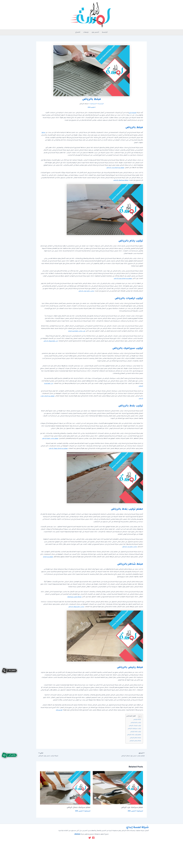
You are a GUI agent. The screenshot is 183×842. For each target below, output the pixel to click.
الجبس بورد (95, 32)
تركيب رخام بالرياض (136, 722)
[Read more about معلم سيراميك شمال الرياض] (65, 788)
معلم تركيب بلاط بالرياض (50, 438)
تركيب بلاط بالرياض (135, 731)
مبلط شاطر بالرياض (135, 737)
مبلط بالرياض (137, 719)
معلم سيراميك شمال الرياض (58, 448)
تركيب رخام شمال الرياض (76, 607)
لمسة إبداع (132, 113)
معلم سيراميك (48, 557)
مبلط (43, 132)
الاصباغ (77, 32)
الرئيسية (105, 32)
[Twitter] (89, 837)
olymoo (77, 834)
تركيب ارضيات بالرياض (135, 725)
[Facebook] (93, 837)
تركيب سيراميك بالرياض (134, 728)
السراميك (140, 811)
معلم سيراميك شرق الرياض (123, 278)
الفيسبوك (59, 710)
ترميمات (86, 32)
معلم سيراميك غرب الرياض (115, 168)
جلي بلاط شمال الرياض (50, 341)
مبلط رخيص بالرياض (135, 740)
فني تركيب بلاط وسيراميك (76, 331)
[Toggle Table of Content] (139, 716)
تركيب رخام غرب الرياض (129, 547)
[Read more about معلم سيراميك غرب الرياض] (118, 788)
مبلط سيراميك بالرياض (120, 180)
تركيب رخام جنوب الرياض (86, 291)
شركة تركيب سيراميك (74, 597)
